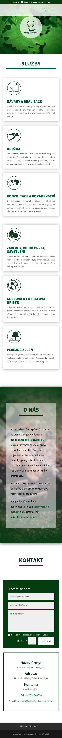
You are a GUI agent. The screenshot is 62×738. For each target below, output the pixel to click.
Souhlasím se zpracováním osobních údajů (29, 634)
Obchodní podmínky (29, 726)
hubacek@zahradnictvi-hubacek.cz (35, 701)
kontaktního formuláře (24, 517)
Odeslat (46, 641)
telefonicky (40, 506)
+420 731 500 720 (33, 695)
